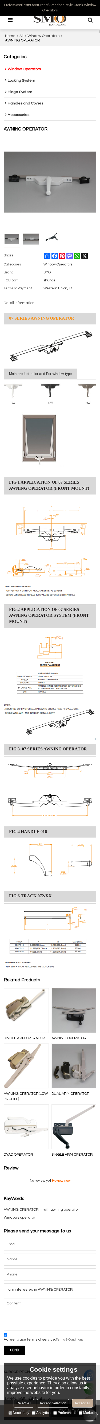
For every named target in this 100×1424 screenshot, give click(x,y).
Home (10, 36)
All (21, 36)
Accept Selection (53, 1403)
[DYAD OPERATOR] (26, 1126)
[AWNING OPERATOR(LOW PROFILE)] (26, 1065)
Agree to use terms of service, (43, 1339)
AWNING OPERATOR (68, 1038)
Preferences (67, 1413)
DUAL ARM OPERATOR (70, 1094)
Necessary (21, 1413)
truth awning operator (60, 1209)
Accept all (82, 1403)
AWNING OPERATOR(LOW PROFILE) (26, 1096)
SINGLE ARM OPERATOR (24, 1038)
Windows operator (19, 1217)
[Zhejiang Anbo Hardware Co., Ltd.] (50, 20)
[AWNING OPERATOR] (74, 1010)
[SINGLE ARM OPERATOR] (26, 1010)
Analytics (43, 1413)
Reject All (24, 1403)
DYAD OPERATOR (18, 1154)
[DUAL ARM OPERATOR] (74, 1065)
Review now (61, 1180)
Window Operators (43, 36)
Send (14, 1350)
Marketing (90, 1413)
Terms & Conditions (69, 1339)
